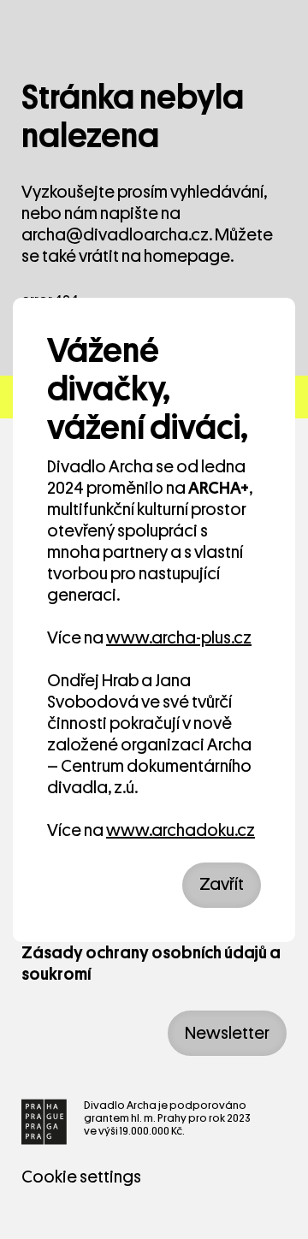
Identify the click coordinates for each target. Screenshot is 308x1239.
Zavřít (221, 884)
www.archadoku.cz (180, 830)
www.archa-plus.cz (179, 638)
